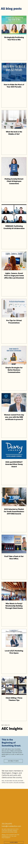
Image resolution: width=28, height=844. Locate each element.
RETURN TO (5, 725)
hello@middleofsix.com (11, 826)
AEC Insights (11, 728)
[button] (13, 761)
